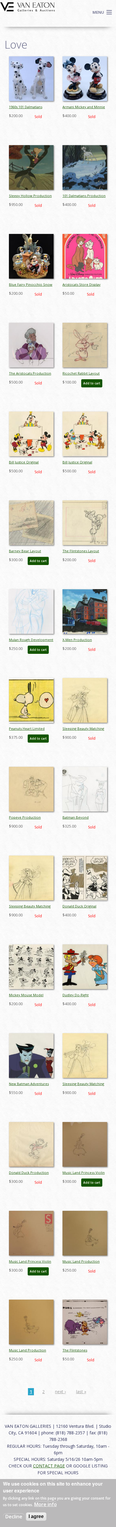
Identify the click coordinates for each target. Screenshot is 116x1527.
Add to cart (91, 383)
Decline (13, 1516)
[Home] (27, 6)
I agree (36, 1516)
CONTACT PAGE (49, 1466)
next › (60, 1391)
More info (45, 1504)
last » (81, 1391)
